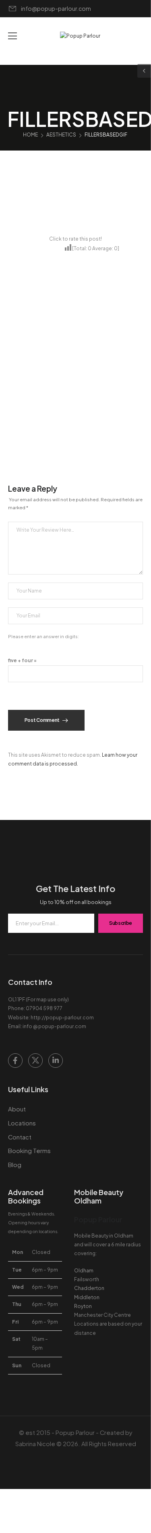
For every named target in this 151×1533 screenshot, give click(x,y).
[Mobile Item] (14, 1522)
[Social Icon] (15, 1060)
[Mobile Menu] (12, 36)
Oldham (83, 1271)
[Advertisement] (75, 406)
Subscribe (120, 923)
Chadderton (89, 1288)
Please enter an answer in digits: (43, 636)
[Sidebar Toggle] (144, 71)
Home (30, 135)
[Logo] (80, 36)
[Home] (76, 1522)
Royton (83, 1306)
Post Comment (42, 720)
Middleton (86, 1297)
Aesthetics (61, 135)
